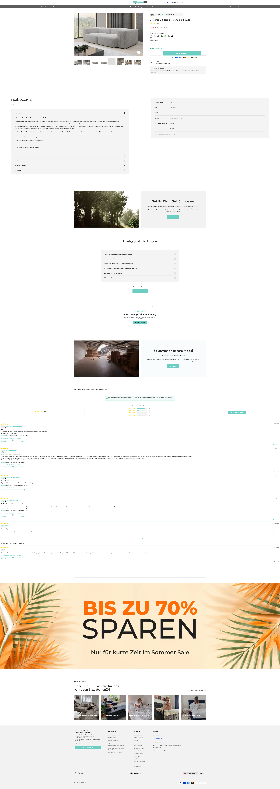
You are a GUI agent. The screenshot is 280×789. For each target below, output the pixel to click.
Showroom (136, 743)
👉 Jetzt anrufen (140, 290)
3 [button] (140, 538)
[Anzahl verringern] (152, 53)
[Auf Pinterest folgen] (82, 773)
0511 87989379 (158, 738)
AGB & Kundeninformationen (115, 735)
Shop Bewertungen (138, 753)
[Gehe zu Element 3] (95, 62)
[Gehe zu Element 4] (103, 62)
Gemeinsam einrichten (139, 748)
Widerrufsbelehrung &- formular (116, 745)
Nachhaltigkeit (137, 756)
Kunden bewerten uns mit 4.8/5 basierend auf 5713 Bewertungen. (90, 389)
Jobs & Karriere (137, 766)
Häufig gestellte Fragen (17, 104)
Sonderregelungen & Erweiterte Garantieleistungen (116, 749)
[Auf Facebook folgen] (75, 773)
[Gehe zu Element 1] (78, 62)
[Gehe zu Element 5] (112, 61)
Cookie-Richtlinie (112, 737)
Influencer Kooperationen (140, 761)
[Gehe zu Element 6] (120, 61)
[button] (153, 24)
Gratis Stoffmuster (161, 33)
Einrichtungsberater (138, 735)
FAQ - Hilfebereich (138, 745)
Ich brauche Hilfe (157, 735)
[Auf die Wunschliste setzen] (203, 53)
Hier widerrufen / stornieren (115, 752)
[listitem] (88, 732)
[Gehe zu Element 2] (86, 62)
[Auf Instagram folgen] (79, 773)
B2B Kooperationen (138, 764)
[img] (4, 424)
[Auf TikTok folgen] (86, 773)
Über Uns (136, 740)
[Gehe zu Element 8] (137, 62)
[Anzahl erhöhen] (160, 53)
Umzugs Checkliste (138, 750)
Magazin (136, 758)
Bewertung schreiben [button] (237, 412)
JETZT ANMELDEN (88, 747)
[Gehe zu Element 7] (128, 62)
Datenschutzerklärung (113, 740)
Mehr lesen (173, 217)
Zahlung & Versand (138, 737)
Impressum (110, 743)
